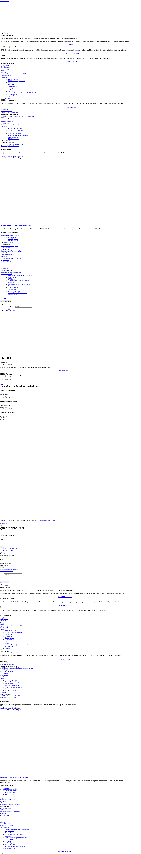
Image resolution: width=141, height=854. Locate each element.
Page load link (4, 523)
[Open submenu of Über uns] (7, 585)
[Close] (1, 525)
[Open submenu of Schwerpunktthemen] (14, 796)
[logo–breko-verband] (14, 30)
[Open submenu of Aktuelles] (10, 98)
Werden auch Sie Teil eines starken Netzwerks (16, 225)
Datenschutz (51, 520)
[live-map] (25, 224)
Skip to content (4, 1)
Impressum (43, 520)
